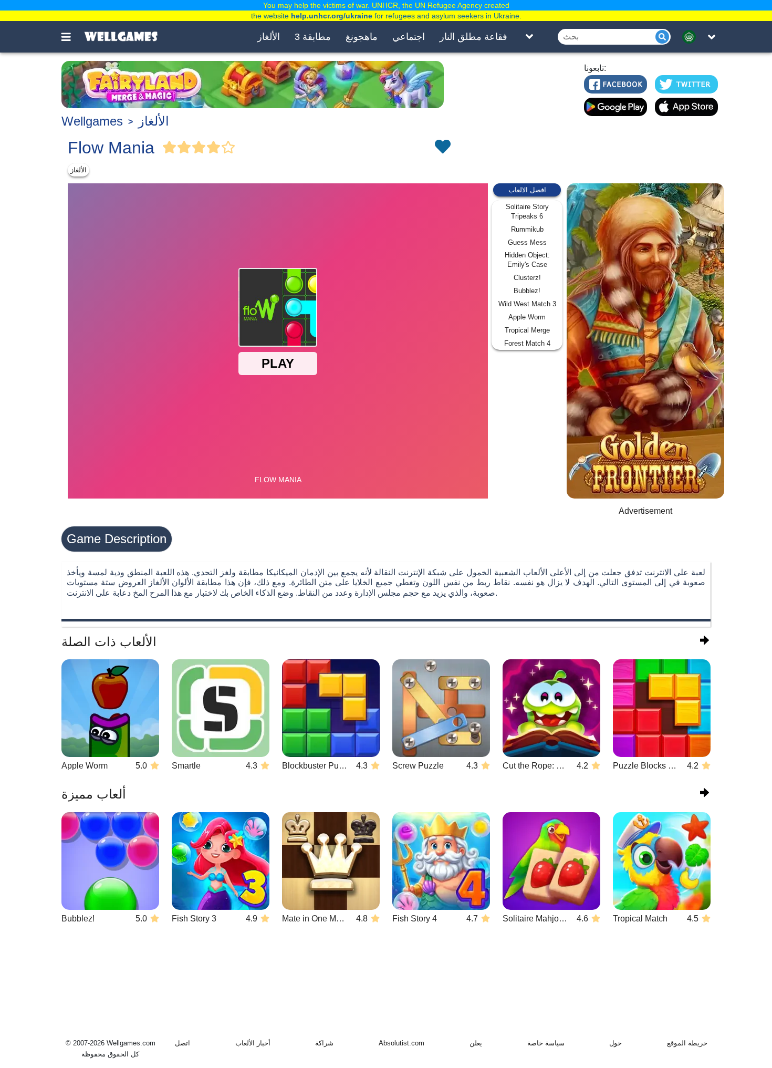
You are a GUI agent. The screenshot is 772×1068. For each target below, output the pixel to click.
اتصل (182, 1043)
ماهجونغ (362, 37)
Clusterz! (527, 278)
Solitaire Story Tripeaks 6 (527, 211)
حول (615, 1043)
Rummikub (527, 229)
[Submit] (662, 37)
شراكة (324, 1043)
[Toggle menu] (71, 37)
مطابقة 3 (313, 37)
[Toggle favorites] (442, 147)
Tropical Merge (527, 330)
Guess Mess (527, 242)
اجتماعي (408, 37)
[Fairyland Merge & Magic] (252, 84)
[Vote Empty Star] (228, 147)
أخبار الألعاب (252, 1043)
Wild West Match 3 (527, 304)
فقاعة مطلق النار (473, 37)
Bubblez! (527, 291)
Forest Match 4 (527, 343)
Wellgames (92, 121)
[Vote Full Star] (169, 147)
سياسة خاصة (546, 1043)
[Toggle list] (529, 37)
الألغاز (268, 37)
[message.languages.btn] (692, 37)
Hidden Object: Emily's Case (527, 259)
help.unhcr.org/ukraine (331, 16)
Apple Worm (527, 317)
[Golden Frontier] (645, 341)
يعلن (476, 1043)
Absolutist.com (401, 1043)
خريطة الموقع (687, 1043)
